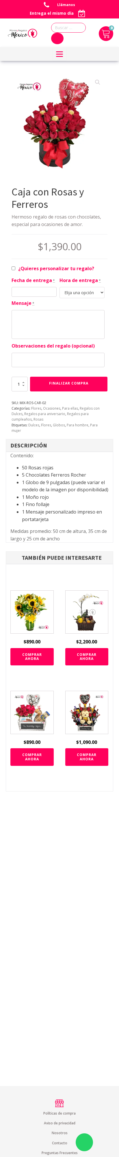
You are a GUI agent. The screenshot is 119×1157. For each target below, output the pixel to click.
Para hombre (77, 425)
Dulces (33, 425)
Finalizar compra (68, 383)
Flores (36, 408)
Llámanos (66, 4)
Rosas (38, 419)
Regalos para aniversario (44, 413)
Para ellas (70, 408)
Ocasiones (51, 408)
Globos (59, 425)
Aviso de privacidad (59, 1123)
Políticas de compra (59, 1113)
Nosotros (60, 1132)
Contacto (59, 1143)
